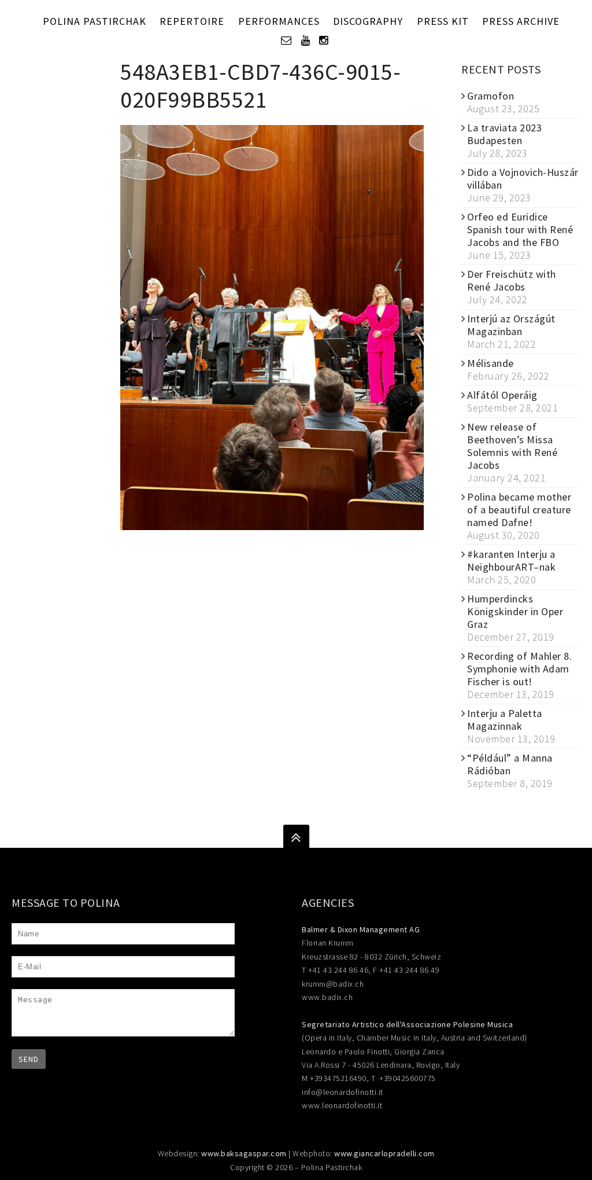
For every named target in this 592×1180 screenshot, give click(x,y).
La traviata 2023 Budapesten (504, 134)
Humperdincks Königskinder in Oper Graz (515, 611)
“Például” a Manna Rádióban (510, 764)
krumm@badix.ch (333, 984)
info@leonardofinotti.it (342, 1092)
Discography (368, 21)
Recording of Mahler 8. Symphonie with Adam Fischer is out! (519, 668)
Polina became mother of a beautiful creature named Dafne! (519, 509)
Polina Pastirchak (94, 21)
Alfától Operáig (502, 395)
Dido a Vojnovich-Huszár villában (523, 179)
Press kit (443, 21)
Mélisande (490, 363)
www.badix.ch (327, 997)
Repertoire (192, 21)
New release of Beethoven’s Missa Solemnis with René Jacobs (512, 446)
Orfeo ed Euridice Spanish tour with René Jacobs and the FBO (520, 229)
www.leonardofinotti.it (342, 1105)
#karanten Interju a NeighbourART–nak (511, 560)
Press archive (521, 21)
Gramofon (490, 95)
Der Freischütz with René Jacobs (511, 280)
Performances (279, 21)
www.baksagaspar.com (244, 1153)
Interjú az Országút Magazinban (511, 325)
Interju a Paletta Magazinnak (504, 720)
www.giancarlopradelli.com (384, 1153)
